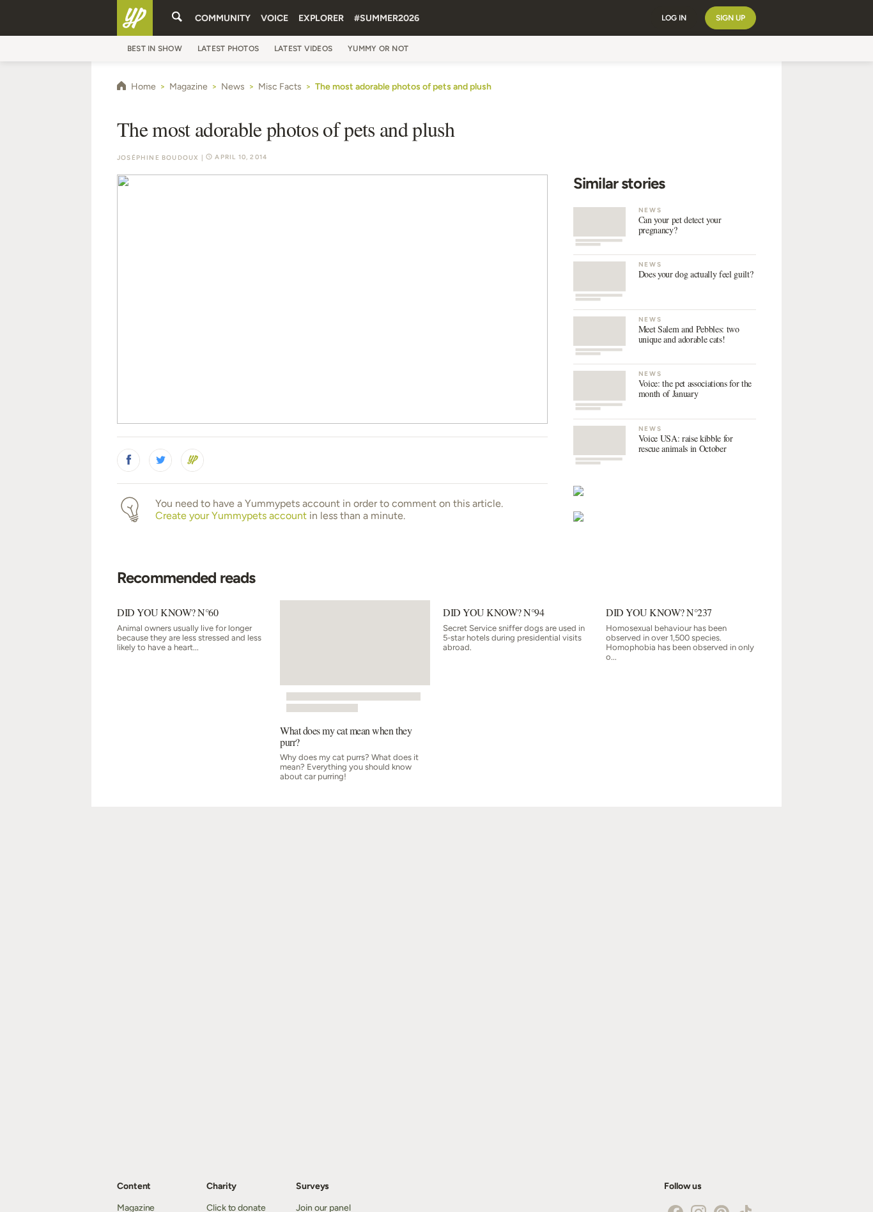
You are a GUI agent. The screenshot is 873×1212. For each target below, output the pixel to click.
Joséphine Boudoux (158, 157)
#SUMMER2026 (386, 18)
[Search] (177, 18)
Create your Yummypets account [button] (231, 515)
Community (223, 18)
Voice (274, 18)
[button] (128, 460)
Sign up (730, 17)
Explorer (321, 18)
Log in (673, 17)
